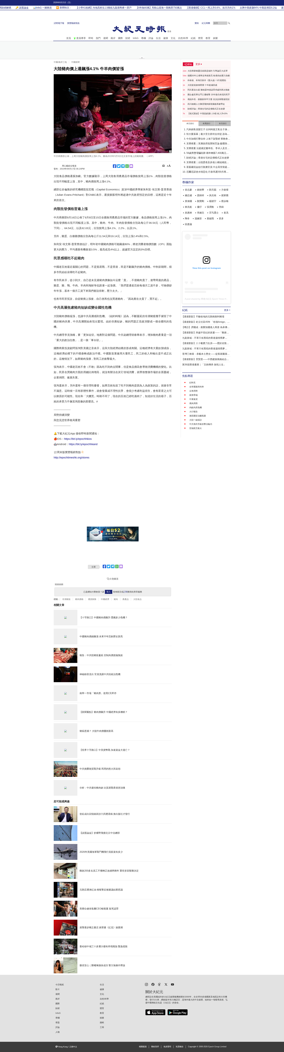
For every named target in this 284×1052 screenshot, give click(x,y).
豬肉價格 (79, 599)
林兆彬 (188, 207)
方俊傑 (224, 189)
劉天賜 (212, 189)
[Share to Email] (131, 166)
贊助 (197, 23)
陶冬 (187, 218)
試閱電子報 (59, 23)
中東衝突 (193, 399)
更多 (221, 218)
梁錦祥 (200, 195)
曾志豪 (188, 189)
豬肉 (116, 599)
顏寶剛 (200, 201)
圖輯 (102, 1022)
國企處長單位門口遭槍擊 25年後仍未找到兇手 (209, 94)
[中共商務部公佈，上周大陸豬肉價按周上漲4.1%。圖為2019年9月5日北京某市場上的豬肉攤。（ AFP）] (113, 113)
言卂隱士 (214, 212)
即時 (90, 38)
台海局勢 (193, 391)
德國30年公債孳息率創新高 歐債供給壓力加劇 (209, 75)
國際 (120, 38)
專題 (57, 1022)
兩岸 (113, 38)
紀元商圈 (206, 23)
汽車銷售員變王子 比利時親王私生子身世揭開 (208, 129)
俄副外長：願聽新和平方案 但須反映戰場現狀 (209, 99)
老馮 (226, 212)
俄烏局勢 (193, 403)
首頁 (68, 38)
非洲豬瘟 (66, 599)
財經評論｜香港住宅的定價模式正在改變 (206, 109)
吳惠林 (188, 212)
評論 (151, 38)
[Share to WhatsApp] (127, 166)
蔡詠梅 (224, 201)
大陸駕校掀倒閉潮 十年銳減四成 (202, 85)
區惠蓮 (188, 224)
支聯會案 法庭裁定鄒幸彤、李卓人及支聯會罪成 (208, 148)
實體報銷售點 (73, 23)
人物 (57, 1032)
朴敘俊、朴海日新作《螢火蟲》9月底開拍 (207, 80)
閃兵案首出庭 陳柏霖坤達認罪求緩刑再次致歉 (209, 90)
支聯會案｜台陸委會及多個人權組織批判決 (207, 162)
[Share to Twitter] (119, 166)
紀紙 (193, 38)
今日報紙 (59, 984)
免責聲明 (167, 1047)
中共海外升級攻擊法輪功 (200, 424)
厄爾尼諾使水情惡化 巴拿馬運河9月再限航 (207, 172)
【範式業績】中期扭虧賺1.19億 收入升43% (207, 113)
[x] (166, 984)
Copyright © (193, 1047)
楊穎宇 (212, 201)
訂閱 (125, 592)
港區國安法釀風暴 (197, 416)
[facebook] (153, 984)
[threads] (159, 984)
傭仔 (199, 207)
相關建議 (143, 1047)
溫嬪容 (198, 218)
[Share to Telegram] (123, 166)
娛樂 (215, 38)
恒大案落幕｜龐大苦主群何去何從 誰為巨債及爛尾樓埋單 (208, 134)
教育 (208, 38)
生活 (158, 38)
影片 (57, 989)
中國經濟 (105, 599)
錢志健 (188, 195)
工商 (102, 1027)
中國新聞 (75, 62)
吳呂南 (212, 195)
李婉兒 (200, 212)
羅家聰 (224, 195)
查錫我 (210, 218)
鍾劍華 (200, 189)
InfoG (135, 38)
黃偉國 (188, 201)
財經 (127, 38)
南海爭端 (193, 395)
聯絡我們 (155, 1047)
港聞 (105, 38)
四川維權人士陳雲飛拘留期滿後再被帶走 (206, 104)
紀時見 (192, 382)
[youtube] (172, 984)
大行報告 (193, 411)
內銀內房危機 (195, 407)
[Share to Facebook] (114, 166)
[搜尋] (229, 23)
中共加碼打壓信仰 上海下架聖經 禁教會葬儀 (208, 139)
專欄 (143, 38)
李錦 (221, 207)
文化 (173, 38)
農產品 (125, 599)
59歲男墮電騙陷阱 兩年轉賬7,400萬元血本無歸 (207, 153)
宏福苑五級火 (195, 428)
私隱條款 (179, 1047)
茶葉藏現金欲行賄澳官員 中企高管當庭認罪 (208, 167)
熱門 (98, 38)
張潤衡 (210, 207)
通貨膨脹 (92, 599)
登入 (108, 592)
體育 (200, 38)
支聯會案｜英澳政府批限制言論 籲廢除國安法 (208, 143)
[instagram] (146, 984)
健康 (165, 38)
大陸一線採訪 (195, 420)
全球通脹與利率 (196, 387)
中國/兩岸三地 (60, 62)
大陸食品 (137, 599)
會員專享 (81, 38)
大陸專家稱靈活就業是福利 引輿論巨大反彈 (207, 71)
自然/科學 (183, 38)
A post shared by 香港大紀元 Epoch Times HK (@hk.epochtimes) (215, 299)
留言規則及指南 (59, 584)
